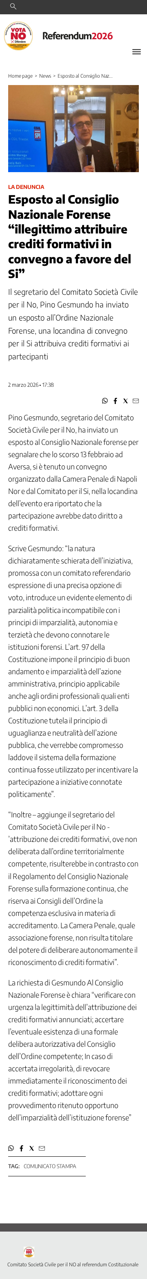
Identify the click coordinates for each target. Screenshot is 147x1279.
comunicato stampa (50, 1166)
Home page (20, 76)
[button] (105, 401)
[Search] (13, 7)
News (45, 76)
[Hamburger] (136, 51)
